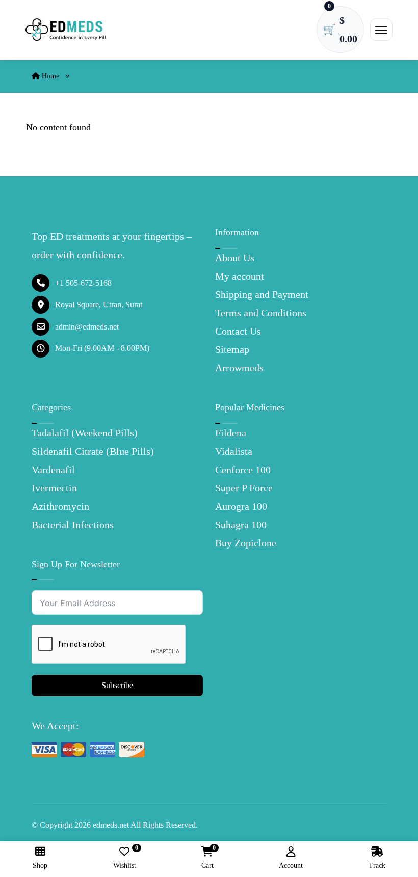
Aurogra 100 (241, 506)
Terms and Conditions (260, 312)
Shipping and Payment (261, 294)
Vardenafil (53, 469)
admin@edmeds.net (87, 326)
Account (291, 865)
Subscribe (117, 685)
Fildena (230, 433)
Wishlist (124, 857)
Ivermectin (54, 488)
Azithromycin (60, 506)
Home (49, 76)
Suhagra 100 (241, 524)
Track (377, 865)
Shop (40, 865)
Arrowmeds (239, 367)
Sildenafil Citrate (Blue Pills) (93, 451)
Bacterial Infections (73, 524)
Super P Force (244, 488)
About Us (234, 257)
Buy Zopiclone (245, 543)
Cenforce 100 (243, 469)
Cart (207, 857)
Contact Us (238, 331)
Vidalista (233, 451)
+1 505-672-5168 (83, 283)
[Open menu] (381, 29)
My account (239, 276)
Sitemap (232, 349)
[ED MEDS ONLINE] (66, 29)
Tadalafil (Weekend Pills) (85, 433)
